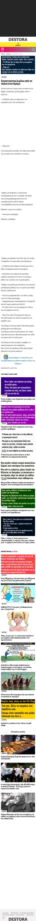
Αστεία (14, 368)
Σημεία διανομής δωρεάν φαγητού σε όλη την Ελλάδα (18, 757)
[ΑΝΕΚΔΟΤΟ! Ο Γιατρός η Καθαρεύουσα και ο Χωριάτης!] (18, 593)
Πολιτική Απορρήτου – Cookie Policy (13, 915)
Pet (3, 781)
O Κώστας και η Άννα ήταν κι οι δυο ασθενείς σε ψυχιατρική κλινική (15, 455)
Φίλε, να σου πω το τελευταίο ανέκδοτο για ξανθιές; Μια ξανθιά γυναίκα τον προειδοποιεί (17, 637)
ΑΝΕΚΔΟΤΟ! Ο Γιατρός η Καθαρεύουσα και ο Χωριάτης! (16, 608)
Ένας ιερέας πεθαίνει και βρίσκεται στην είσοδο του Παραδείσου (17, 511)
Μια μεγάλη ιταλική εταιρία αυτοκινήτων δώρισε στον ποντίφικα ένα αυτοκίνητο (17, 483)
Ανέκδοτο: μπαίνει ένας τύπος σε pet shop (16, 724)
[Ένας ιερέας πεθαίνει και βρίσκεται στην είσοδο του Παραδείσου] (18, 498)
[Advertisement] (18, 18)
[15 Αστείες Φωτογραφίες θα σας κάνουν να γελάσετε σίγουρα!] (18, 681)
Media (4, 753)
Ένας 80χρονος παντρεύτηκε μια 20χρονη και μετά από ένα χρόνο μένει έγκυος (18, 579)
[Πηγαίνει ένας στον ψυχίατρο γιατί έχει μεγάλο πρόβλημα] (18, 415)
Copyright (5, 913)
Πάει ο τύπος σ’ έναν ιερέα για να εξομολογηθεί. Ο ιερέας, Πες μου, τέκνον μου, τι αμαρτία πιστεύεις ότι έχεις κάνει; (18, 540)
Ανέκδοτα (6, 368)
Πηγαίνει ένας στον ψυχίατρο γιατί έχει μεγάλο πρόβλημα (17, 427)
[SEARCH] (33, 49)
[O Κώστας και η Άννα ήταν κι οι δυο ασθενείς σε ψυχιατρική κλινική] (18, 442)
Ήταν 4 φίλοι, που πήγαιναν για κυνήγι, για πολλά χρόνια (18, 400)
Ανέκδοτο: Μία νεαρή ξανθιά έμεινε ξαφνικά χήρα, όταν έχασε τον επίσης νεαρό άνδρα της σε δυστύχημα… (16, 667)
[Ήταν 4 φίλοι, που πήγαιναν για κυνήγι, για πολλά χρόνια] (18, 387)
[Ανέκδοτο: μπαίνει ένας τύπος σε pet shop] (18, 709)
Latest (18, 45)
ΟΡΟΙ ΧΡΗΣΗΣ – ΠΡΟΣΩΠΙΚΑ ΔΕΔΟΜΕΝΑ (22, 913)
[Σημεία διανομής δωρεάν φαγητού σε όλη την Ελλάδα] (18, 744)
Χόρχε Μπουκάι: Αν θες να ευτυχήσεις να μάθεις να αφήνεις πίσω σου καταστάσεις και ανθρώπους (18, 816)
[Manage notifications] (3, 917)
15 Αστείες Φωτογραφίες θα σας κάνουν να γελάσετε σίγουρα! (17, 695)
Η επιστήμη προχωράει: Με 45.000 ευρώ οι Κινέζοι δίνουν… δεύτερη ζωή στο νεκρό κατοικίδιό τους (18, 786)
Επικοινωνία (30, 915)
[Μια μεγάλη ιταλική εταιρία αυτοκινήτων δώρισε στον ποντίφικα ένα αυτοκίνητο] (18, 470)
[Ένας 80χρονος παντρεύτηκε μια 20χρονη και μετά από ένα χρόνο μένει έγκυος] (18, 564)
